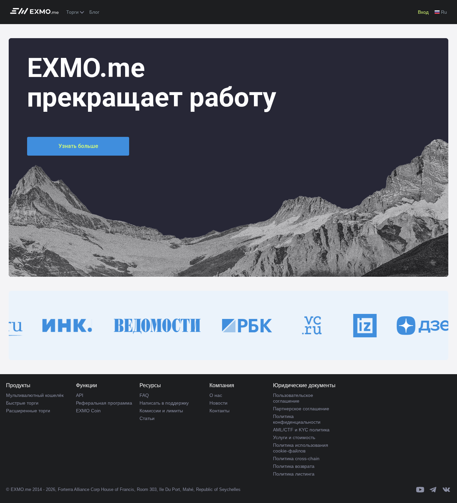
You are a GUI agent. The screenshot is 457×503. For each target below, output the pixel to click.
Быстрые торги (22, 403)
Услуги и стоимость (294, 437)
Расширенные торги (28, 410)
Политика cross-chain (296, 458)
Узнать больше (78, 146)
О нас (215, 395)
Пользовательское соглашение (293, 398)
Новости (218, 403)
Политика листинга (293, 474)
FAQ (144, 395)
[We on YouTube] (420, 489)
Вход (423, 12)
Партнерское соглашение (301, 408)
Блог (94, 12)
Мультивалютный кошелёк (35, 395)
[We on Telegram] (433, 489)
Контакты (219, 410)
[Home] (36, 12)
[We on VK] (446, 489)
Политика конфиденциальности (297, 419)
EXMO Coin (88, 410)
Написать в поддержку (164, 403)
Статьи (147, 418)
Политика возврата (293, 466)
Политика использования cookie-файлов (300, 447)
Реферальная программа (104, 403)
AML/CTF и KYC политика (301, 429)
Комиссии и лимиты (161, 410)
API (79, 395)
